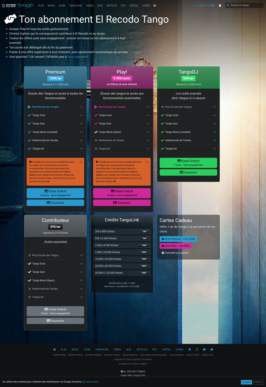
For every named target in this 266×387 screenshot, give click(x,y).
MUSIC (51, 5)
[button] (220, 5)
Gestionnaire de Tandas (45, 140)
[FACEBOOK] (189, 350)
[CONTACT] (154, 6)
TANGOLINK (75, 5)
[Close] (80, 162)
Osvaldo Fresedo (112, 355)
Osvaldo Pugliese (93, 355)
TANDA (90, 5)
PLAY (41, 5)
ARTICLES (111, 5)
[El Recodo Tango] (54, 350)
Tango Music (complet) (45, 132)
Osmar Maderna (130, 355)
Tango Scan (38, 115)
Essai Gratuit (55, 193)
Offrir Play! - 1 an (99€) (176, 245)
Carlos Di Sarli (192, 355)
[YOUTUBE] (204, 350)
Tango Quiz (38, 123)
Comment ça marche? (176, 252)
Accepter (246, 382)
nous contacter (77, 56)
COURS (146, 5)
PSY (123, 5)
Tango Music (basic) (110, 132)
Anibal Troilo (207, 355)
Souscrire (57, 203)
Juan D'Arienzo (176, 355)
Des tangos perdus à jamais (154, 355)
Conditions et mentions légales (133, 364)
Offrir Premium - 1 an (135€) (179, 239)
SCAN (62, 5)
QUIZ (100, 5)
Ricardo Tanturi (75, 355)
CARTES (133, 5)
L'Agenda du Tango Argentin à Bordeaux (133, 359)
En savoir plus (90, 381)
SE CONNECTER (202, 5)
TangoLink (38, 148)
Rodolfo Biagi (59, 355)
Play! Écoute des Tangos (45, 106)
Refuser (258, 382)
